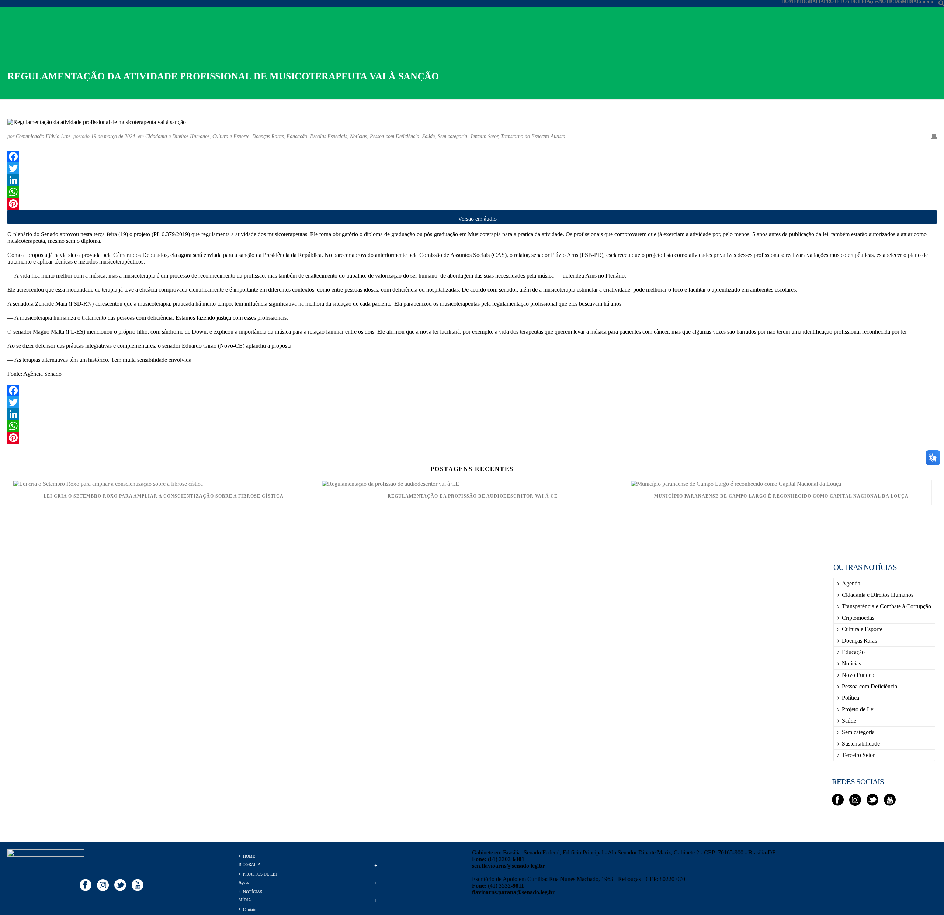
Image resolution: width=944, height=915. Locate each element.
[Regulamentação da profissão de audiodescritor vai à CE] (472, 483)
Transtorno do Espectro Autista (533, 136)
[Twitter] (472, 168)
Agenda (851, 583)
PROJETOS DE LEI (845, 1)
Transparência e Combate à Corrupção (886, 606)
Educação (297, 136)
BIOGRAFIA (810, 1)
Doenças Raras (268, 136)
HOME (788, 1)
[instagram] (855, 800)
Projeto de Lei (858, 709)
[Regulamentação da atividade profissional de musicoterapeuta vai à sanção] (472, 121)
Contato (925, 1)
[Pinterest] (472, 204)
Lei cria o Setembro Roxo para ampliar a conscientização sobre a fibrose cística (164, 496)
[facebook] (838, 800)
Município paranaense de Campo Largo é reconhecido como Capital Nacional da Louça (781, 496)
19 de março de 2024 (113, 136)
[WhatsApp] (472, 192)
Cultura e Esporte (230, 136)
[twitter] (872, 800)
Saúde (428, 136)
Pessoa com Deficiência (394, 136)
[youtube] (890, 800)
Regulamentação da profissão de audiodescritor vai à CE (473, 496)
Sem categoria (452, 136)
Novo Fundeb (858, 675)
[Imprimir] (934, 136)
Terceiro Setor (484, 136)
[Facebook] (472, 156)
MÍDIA (909, 1)
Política (850, 698)
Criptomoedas (858, 618)
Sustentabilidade (861, 743)
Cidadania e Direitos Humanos (177, 136)
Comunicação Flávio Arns (43, 136)
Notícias (358, 136)
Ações (873, 1)
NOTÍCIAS (890, 1)
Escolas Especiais (328, 136)
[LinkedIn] (472, 180)
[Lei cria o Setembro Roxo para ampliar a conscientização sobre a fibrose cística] (163, 483)
